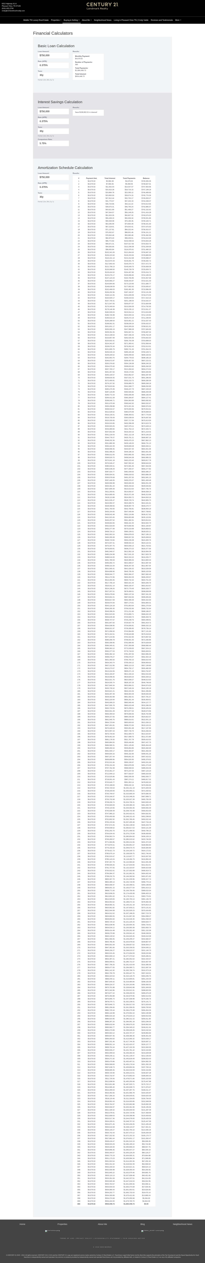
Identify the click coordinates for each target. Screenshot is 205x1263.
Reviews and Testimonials (162, 20)
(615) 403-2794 (8, 8)
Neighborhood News (102, 20)
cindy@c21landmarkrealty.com (13, 11)
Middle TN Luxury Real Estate (36, 20)
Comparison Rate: (45, 139)
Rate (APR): (42, 61)
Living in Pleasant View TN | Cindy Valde (131, 20)
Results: (76, 51)
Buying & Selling (72, 21)
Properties (56, 21)
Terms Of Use (67, 1238)
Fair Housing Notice (134, 1238)
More (178, 21)
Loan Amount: (43, 51)
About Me (87, 21)
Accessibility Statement (108, 1238)
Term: (40, 71)
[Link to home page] (102, 8)
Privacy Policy (84, 1238)
